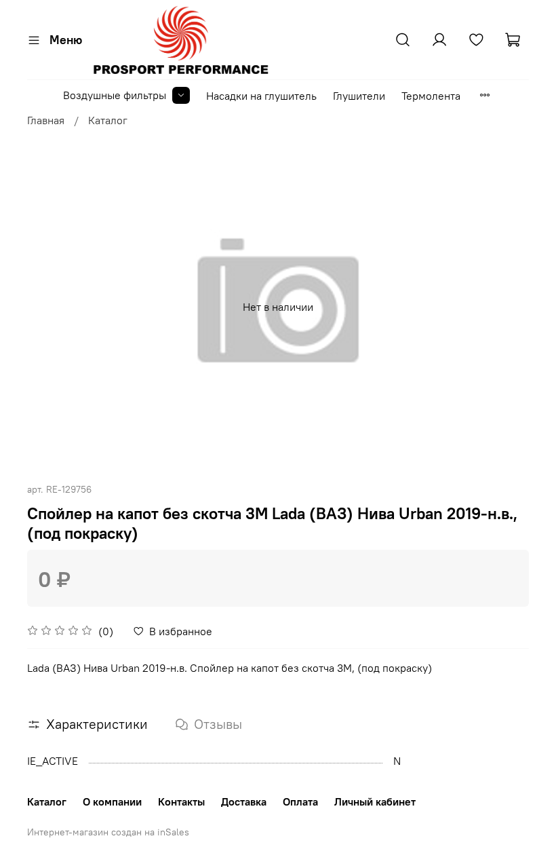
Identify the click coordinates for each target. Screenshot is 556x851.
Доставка (243, 801)
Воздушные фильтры (114, 95)
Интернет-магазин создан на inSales (108, 832)
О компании (112, 801)
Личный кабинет (375, 801)
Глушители (359, 95)
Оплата (300, 801)
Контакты (181, 801)
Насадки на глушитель (261, 95)
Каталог (107, 120)
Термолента (430, 95)
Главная (45, 120)
